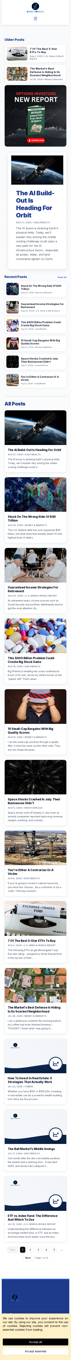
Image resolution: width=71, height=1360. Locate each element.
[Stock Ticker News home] (35, 7)
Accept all (35, 1342)
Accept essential (35, 1351)
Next (28, 1257)
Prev (12, 1249)
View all (62, 277)
